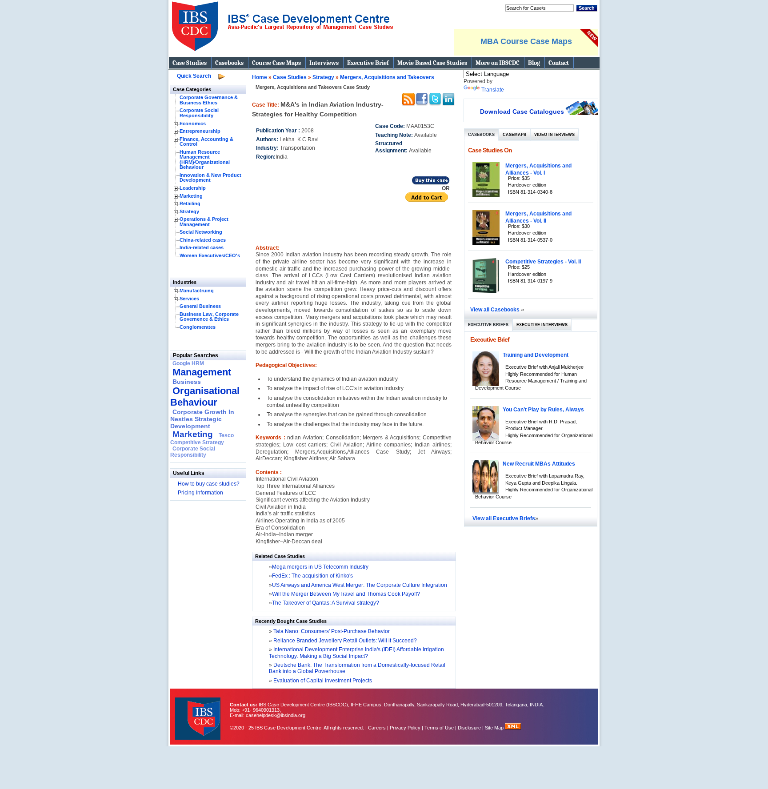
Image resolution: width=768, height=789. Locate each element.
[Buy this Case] (431, 183)
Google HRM (188, 363)
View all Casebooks (495, 309)
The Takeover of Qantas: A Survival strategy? (325, 603)
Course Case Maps (276, 63)
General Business (200, 306)
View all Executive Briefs (503, 518)
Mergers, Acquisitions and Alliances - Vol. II (538, 217)
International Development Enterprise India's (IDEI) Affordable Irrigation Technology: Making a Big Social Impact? (356, 652)
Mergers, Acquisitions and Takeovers (387, 77)
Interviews (324, 63)
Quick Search (194, 76)
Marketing (191, 196)
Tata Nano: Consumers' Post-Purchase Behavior (331, 631)
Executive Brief (368, 63)
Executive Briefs (488, 325)
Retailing (190, 203)
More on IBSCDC (498, 63)
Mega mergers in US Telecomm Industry (320, 567)
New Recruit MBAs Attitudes (539, 463)
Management (201, 372)
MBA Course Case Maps (526, 41)
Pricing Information (200, 493)
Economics (193, 123)
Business (186, 381)
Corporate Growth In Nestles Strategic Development (202, 419)
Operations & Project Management (204, 221)
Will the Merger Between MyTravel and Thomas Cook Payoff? (346, 594)
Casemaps (514, 134)
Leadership (193, 188)
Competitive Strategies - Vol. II (543, 261)
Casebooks (229, 63)
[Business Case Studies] (282, 55)
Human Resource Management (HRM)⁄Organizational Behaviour (205, 159)
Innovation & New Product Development (210, 177)
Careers (377, 727)
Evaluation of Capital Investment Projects (322, 680)
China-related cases (203, 240)
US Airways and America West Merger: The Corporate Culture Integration (359, 585)
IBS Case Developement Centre (198, 712)
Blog (534, 63)
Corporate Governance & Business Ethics (209, 100)
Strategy (189, 211)
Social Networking (201, 232)
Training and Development (535, 355)
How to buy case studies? (209, 484)
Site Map (495, 727)
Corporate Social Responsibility (199, 113)
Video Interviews (554, 134)
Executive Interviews (542, 325)
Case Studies (189, 63)
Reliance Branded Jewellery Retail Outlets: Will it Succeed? (344, 641)
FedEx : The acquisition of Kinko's (312, 576)
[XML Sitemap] (513, 727)
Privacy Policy (405, 727)
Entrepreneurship (200, 131)
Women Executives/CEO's (210, 255)
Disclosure (469, 727)
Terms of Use (439, 727)
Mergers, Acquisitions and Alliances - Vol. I (538, 169)
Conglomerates (198, 327)
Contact (558, 63)
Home (259, 77)
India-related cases (202, 247)
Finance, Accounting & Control (206, 141)
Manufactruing (197, 290)
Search (587, 8)
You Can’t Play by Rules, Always (543, 409)
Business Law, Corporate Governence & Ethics (209, 316)
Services (189, 298)
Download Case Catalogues (522, 111)
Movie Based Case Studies (432, 63)
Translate (492, 90)
